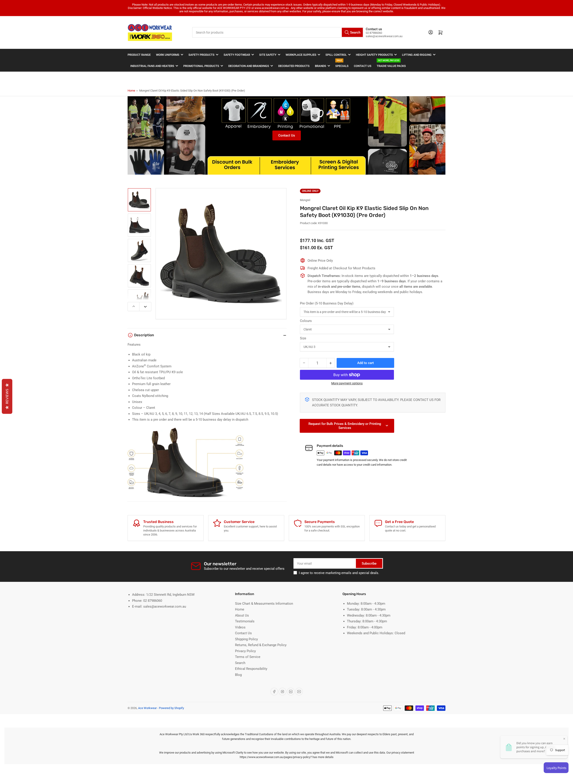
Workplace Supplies (301, 54)
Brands (320, 66)
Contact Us (362, 66)
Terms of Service (247, 657)
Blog (238, 675)
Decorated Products (294, 66)
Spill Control (336, 54)
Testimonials (244, 621)
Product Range (139, 54)
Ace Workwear (147, 708)
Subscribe (369, 563)
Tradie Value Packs (391, 64)
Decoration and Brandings (248, 66)
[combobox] (278, 32)
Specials (342, 64)
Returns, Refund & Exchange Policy (260, 645)
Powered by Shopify (171, 708)
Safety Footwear (237, 54)
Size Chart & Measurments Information (264, 604)
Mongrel (305, 200)
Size (303, 338)
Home (131, 90)
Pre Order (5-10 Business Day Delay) (326, 303)
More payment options (347, 383)
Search (240, 663)
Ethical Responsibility (251, 669)
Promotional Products (201, 66)
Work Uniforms (167, 54)
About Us (242, 615)
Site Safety (267, 54)
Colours (306, 321)
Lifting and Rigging (417, 54)
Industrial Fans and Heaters (152, 66)
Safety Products (201, 54)
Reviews (7, 396)
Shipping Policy (246, 639)
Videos (240, 627)
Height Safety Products (374, 54)
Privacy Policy (245, 651)
